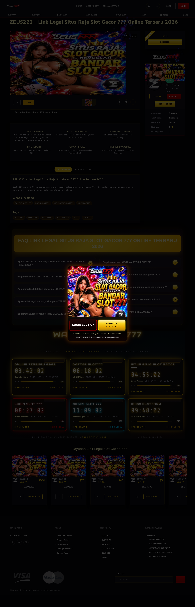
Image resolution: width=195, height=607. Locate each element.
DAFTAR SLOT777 (112, 325)
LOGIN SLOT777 (83, 324)
